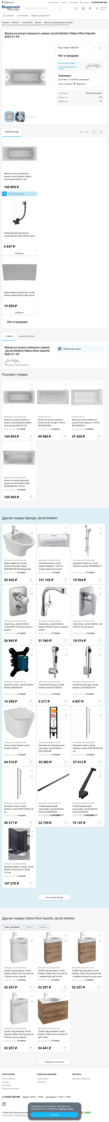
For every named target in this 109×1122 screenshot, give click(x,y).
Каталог (10, 16)
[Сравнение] (83, 8)
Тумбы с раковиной (12, 927)
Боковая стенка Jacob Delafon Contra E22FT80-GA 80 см (87, 748)
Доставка (73, 2)
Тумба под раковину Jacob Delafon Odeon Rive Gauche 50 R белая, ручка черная (18, 1034)
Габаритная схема (72, 349)
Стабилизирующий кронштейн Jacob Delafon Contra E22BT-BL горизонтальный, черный (85, 810)
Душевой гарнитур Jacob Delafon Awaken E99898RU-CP (87, 564)
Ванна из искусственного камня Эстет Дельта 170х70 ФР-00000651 (86, 422)
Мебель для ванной (41, 16)
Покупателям (8, 1074)
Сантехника (22, 16)
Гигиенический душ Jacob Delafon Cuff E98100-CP (85, 686)
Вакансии (41, 1082)
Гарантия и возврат (11, 1089)
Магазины (84, 2)
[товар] (19, 397)
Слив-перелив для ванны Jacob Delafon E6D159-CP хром (19, 234)
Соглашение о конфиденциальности (19, 1116)
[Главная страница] (11, 8)
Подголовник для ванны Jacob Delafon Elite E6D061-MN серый (19, 294)
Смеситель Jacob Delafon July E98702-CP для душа (87, 625)
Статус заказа (8, 1079)
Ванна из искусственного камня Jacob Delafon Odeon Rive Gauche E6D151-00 (17, 176)
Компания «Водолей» (47, 1074)
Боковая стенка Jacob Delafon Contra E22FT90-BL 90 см (18, 809)
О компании (53, 2)
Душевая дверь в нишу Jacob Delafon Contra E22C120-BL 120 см (18, 869)
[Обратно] (7, 77)
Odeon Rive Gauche (94, 93)
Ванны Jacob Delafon (66, 63)
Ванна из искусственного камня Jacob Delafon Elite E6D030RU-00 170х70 (16, 483)
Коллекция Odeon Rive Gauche (67, 68)
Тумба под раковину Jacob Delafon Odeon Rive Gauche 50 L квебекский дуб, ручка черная (52, 974)
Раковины (43, 927)
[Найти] (59, 8)
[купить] (31, 436)
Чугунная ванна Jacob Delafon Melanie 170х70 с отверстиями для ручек (51, 566)
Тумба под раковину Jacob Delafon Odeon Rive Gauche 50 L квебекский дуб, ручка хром (87, 973)
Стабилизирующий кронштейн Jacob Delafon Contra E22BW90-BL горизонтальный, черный (51, 810)
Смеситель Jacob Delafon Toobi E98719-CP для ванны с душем (18, 627)
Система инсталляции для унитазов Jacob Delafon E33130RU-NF (52, 748)
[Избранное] (90, 8)
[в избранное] (95, 48)
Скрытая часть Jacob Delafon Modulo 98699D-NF (18, 686)
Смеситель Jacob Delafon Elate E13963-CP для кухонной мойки (53, 627)
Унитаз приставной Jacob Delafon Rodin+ (17, 746)
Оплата (64, 2)
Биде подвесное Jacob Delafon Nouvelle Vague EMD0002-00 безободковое (17, 566)
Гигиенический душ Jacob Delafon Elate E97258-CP (51, 686)
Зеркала (29, 927)
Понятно (54, 1115)
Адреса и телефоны (81, 1079)
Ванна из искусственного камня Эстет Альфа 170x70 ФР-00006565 (51, 422)
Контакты (76, 1074)
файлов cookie (66, 1109)
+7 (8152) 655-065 (99, 2)
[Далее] (43, 77)
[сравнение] (100, 48)
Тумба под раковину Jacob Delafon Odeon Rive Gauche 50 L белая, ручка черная (18, 973)
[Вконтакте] (4, 1104)
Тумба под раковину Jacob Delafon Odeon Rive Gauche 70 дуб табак (52, 1034)
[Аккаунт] (76, 8)
